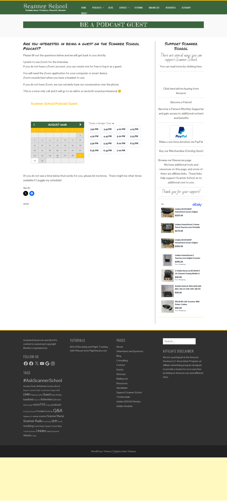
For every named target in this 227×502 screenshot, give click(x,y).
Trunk (60, 421)
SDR (54, 421)
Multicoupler (28, 405)
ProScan (49, 411)
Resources (171, 7)
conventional (45, 390)
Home (83, 7)
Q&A (57, 410)
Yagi (34, 435)
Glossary (186, 7)
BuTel (57, 386)
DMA (58, 390)
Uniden (41, 431)
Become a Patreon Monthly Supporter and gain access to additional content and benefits (181, 113)
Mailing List (154, 7)
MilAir (59, 400)
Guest (47, 395)
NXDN (36, 404)
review (35, 416)
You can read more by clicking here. (181, 66)
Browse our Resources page (174, 160)
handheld (28, 399)
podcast (56, 404)
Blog (110, 7)
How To (37, 400)
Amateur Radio (29, 386)
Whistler (27, 435)
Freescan (34, 395)
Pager (48, 405)
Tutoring (138, 7)
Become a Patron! (181, 102)
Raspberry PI (27, 416)
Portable (40, 411)
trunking (28, 426)
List (54, 399)
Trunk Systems (29, 431)
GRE (40, 395)
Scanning (47, 421)
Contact (123, 7)
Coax (38, 390)
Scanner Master (55, 416)
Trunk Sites (57, 426)
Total (115, 451)
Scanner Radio (33, 421)
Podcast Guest (29, 411)
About (84, 13)
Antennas (42, 386)
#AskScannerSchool (42, 380)
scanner (43, 416)
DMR (26, 395)
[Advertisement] (92, 479)
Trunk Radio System (42, 426)
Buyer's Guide (29, 390)
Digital (53, 390)
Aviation (50, 386)
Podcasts (96, 7)
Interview (46, 399)
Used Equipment (53, 431)
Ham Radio (56, 394)
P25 (42, 404)
